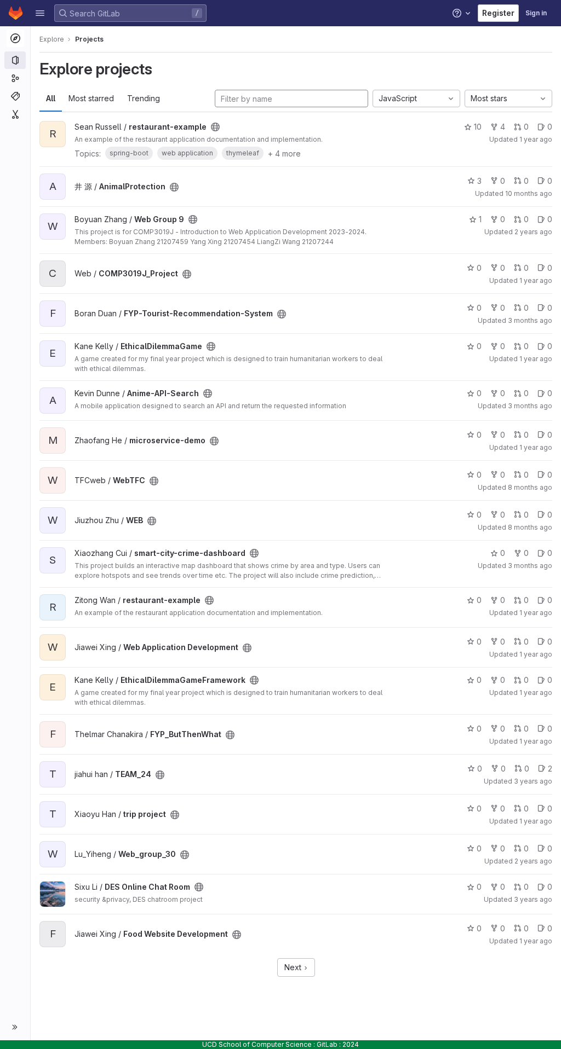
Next (294, 967)
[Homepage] (15, 13)
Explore (51, 39)
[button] (40, 13)
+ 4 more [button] (284, 153)
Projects (89, 39)
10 (478, 126)
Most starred (91, 98)
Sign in (536, 13)
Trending (143, 98)
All (50, 98)
